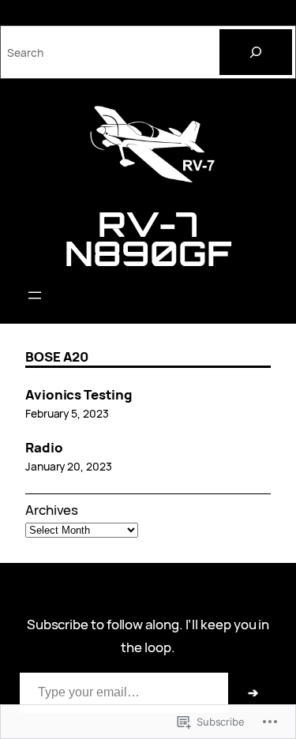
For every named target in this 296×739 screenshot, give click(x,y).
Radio (44, 448)
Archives (51, 510)
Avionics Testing (79, 395)
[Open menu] (34, 295)
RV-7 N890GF (148, 238)
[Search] (255, 52)
